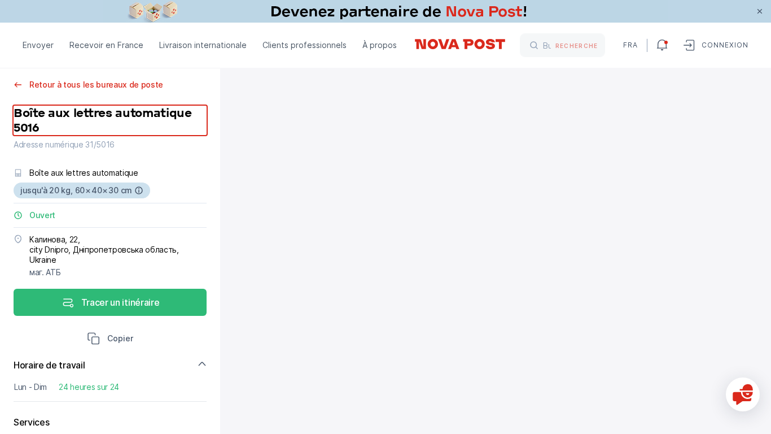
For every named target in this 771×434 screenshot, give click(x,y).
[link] (385, 11)
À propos (379, 45)
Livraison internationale (203, 45)
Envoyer (38, 45)
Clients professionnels (304, 45)
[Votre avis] (743, 394)
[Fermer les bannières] (759, 11)
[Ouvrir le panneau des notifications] (662, 45)
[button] (110, 340)
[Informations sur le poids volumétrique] (138, 190)
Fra (630, 45)
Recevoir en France (106, 45)
